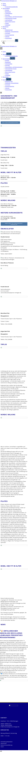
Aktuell (4, 5)
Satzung (7, 36)
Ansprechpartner (9, 35)
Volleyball (7, 25)
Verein (4, 28)
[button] (15, 41)
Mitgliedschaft (9, 30)
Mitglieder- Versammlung (11, 31)
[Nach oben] (1, 752)
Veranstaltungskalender (11, 7)
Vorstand (7, 33)
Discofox (7, 15)
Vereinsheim (8, 38)
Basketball (8, 11)
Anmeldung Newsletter (7, 741)
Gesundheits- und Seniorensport (13, 16)
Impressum (4, 743)
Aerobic (7, 10)
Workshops (6, 26)
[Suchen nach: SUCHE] (10, 41)
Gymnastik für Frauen (10, 18)
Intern (2, 746)
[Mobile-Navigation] (1, 48)
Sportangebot (6, 8)
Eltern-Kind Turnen (10, 21)
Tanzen (7, 23)
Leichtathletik (8, 20)
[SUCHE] (16, 40)
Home (4, 3)
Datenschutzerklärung (6, 745)
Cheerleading (8, 13)
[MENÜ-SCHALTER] (8, 54)
